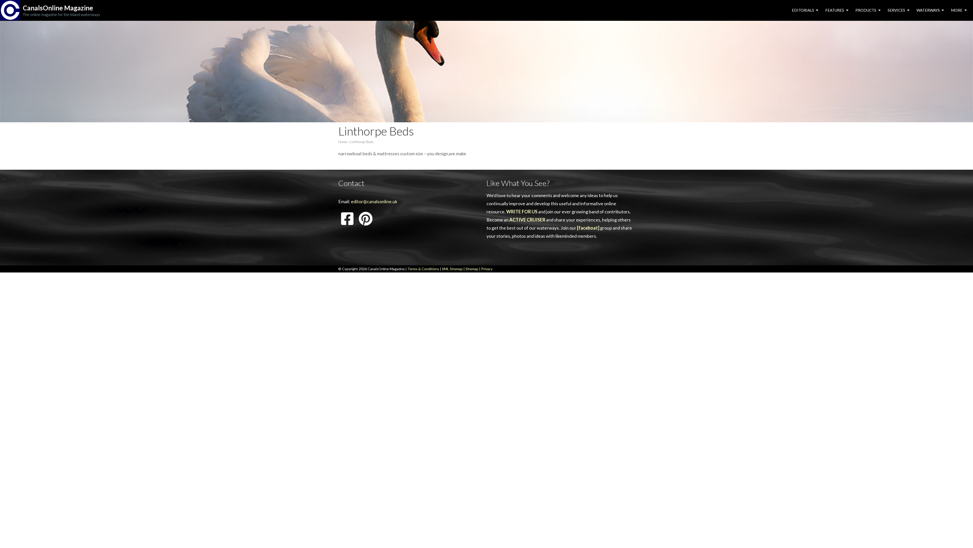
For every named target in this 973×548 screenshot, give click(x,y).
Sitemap (471, 269)
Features (835, 10)
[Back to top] (961, 536)
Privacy (487, 269)
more (957, 10)
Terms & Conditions (423, 269)
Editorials (803, 10)
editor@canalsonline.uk (374, 201)
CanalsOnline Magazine (58, 8)
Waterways (928, 10)
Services (897, 10)
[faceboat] (588, 228)
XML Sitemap (452, 269)
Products (866, 10)
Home (342, 142)
